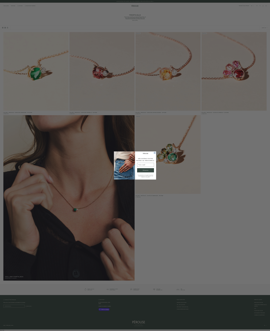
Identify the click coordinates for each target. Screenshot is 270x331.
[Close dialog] (155, 153)
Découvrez (145, 170)
